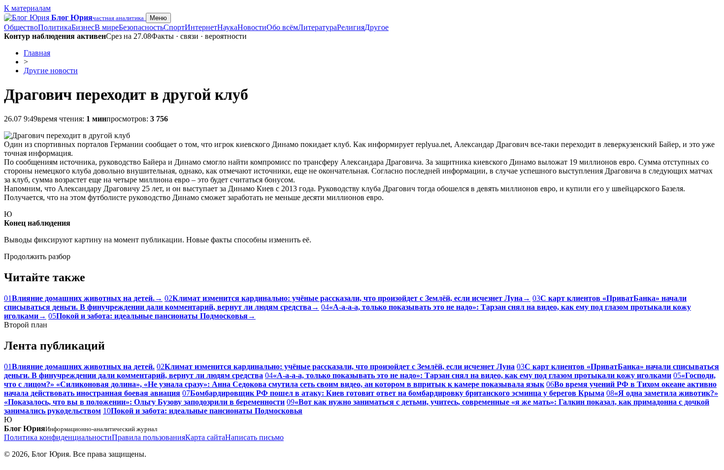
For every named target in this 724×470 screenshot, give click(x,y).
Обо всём (282, 27)
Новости (251, 27)
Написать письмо (254, 437)
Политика (54, 27)
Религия (350, 27)
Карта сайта (205, 437)
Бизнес (83, 27)
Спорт (174, 27)
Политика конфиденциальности (58, 437)
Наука (227, 27)
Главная (37, 53)
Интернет (201, 27)
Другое (376, 27)
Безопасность (141, 27)
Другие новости (51, 70)
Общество (21, 27)
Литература (317, 27)
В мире (107, 27)
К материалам (27, 8)
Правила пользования (148, 437)
